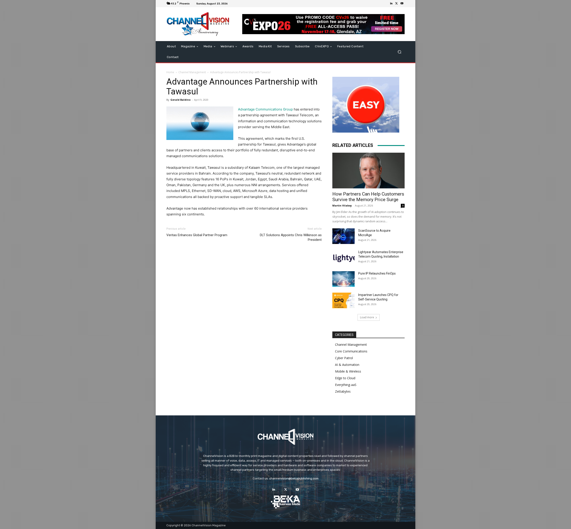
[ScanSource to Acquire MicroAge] (343, 236)
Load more (367, 317)
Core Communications (351, 351)
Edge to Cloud (345, 378)
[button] (399, 52)
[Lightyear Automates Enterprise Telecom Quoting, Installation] (343, 257)
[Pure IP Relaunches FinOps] (343, 279)
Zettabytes (343, 391)
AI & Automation (347, 364)
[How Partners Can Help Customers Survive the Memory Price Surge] (368, 170)
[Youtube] (402, 3)
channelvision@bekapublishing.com (294, 478)
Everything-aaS (345, 385)
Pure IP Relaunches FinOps (377, 273)
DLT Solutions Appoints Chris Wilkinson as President (291, 237)
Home (170, 72)
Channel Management (192, 72)
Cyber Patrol (344, 358)
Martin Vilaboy (342, 205)
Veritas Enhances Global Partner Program (196, 235)
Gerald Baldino (180, 99)
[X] (396, 3)
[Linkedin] (391, 3)
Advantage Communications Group (265, 109)
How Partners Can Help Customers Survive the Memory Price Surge (368, 196)
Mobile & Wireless (348, 371)
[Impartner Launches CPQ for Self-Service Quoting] (343, 300)
